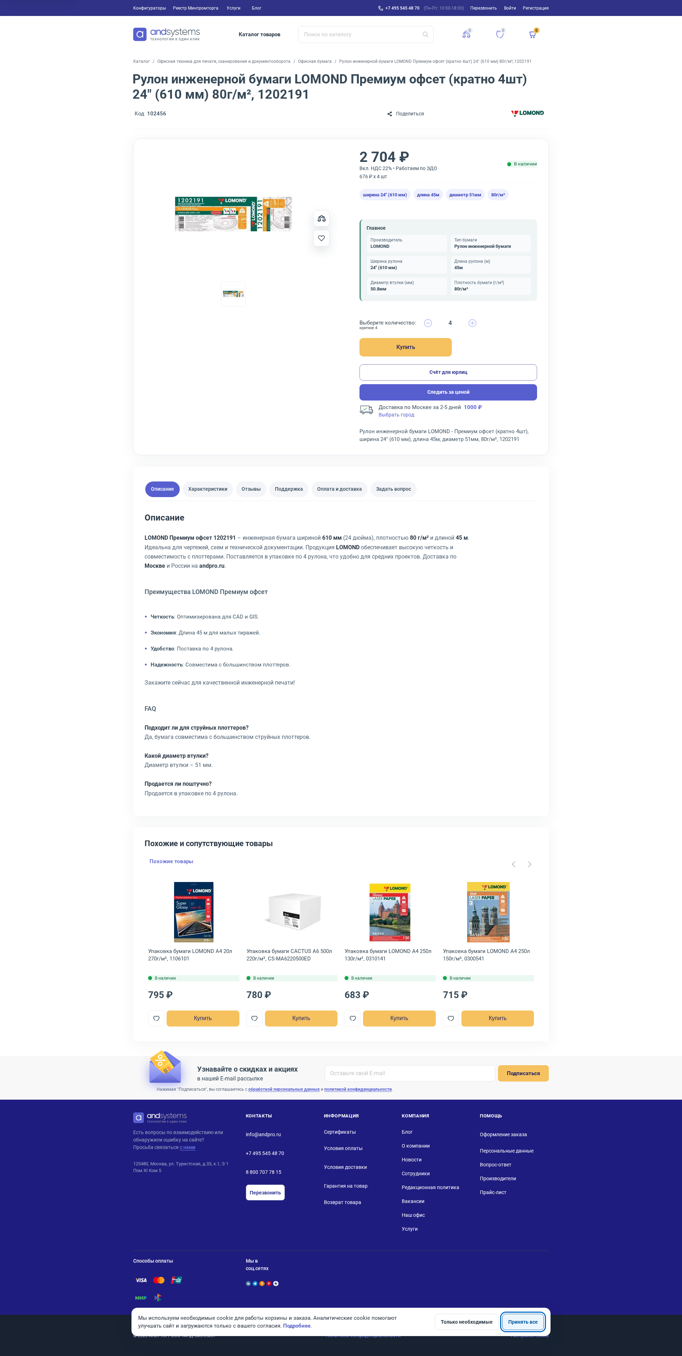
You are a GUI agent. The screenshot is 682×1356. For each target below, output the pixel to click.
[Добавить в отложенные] (321, 238)
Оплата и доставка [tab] (339, 489)
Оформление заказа (503, 1134)
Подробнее (296, 1326)
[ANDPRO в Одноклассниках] (261, 1283)
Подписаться (523, 1073)
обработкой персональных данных (284, 1089)
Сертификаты (340, 1132)
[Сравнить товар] (321, 218)
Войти (510, 8)
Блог (256, 8)
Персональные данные (507, 1151)
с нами (187, 1147)
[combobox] (366, 34)
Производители (498, 1178)
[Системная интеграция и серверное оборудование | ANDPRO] (166, 34)
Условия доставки (345, 1167)
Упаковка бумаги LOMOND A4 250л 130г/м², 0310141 (388, 955)
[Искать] (425, 34)
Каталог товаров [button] (259, 34)
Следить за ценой (448, 392)
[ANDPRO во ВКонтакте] (248, 1283)
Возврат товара (342, 1202)
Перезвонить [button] (483, 8)
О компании (416, 1146)
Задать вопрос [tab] (393, 489)
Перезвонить (265, 1193)
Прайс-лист (493, 1192)
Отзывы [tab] (251, 489)
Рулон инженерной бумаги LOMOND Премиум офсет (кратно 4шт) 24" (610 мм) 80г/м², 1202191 (435, 61)
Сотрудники (416, 1173)
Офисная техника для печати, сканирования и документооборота (224, 61)
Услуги (233, 8)
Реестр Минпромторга (195, 8)
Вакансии (413, 1201)
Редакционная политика (430, 1187)
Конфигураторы (149, 8)
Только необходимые (467, 1322)
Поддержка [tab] (289, 489)
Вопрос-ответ (496, 1164)
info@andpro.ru (263, 1134)
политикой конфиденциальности (358, 1089)
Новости (412, 1159)
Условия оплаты (343, 1148)
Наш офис (413, 1215)
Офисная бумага (315, 61)
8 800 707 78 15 (263, 1172)
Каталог (141, 61)
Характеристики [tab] (207, 489)
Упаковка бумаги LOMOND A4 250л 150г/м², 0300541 (486, 955)
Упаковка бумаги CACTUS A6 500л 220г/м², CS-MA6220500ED (289, 955)
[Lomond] (527, 114)
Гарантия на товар (346, 1186)
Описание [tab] (162, 489)
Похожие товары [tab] (171, 861)
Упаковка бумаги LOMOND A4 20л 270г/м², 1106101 (190, 955)
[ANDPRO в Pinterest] (268, 1283)
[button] (466, 34)
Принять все (523, 1322)
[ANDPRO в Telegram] (255, 1283)
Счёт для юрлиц (448, 372)
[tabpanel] (341, 658)
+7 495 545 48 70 (402, 8)
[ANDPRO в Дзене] (275, 1283)
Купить (405, 347)
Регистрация (536, 8)
